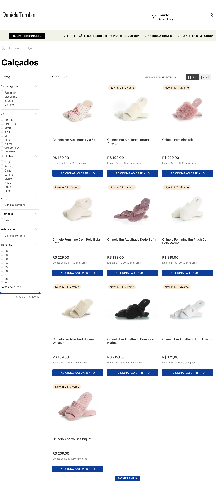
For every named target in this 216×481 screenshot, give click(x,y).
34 (6, 263)
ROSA (8, 128)
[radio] (192, 77)
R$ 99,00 (20, 296)
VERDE (8, 136)
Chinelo (9, 104)
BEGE (7, 140)
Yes (6, 220)
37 (6, 275)
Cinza (8, 170)
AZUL (7, 132)
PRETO (8, 120)
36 (6, 271)
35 (6, 267)
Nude (7, 182)
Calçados (30, 48)
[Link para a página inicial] (3, 48)
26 (6, 251)
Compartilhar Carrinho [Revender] (27, 36)
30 (6, 259)
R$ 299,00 (32, 296)
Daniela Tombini (14, 204)
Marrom (9, 178)
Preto (7, 186)
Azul (7, 162)
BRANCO (10, 124)
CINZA (8, 144)
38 (6, 279)
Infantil (8, 100)
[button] (20, 86)
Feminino (14, 48)
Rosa (7, 190)
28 (6, 255)
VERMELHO (11, 148)
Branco (8, 166)
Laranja (9, 174)
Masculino (10, 96)
